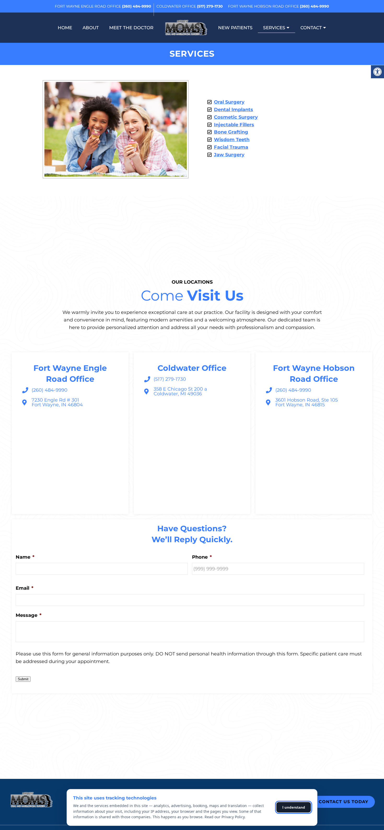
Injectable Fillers (234, 125)
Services (274, 27)
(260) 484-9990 (136, 6)
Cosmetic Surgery (236, 117)
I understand (293, 807)
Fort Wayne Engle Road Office (88, 6)
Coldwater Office (176, 6)
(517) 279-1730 (210, 6)
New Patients (235, 27)
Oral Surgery (229, 102)
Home (65, 27)
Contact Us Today (343, 801)
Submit (23, 679)
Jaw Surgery (229, 155)
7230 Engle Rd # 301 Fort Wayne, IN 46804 (57, 402)
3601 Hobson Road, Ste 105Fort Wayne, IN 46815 (306, 402)
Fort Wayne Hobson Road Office (264, 6)
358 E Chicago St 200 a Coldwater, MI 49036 (180, 391)
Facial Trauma (231, 147)
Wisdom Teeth (231, 139)
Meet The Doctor (131, 27)
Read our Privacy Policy (225, 816)
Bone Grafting (231, 132)
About (91, 27)
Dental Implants (233, 109)
